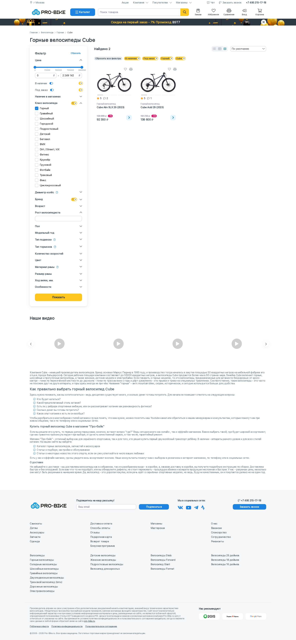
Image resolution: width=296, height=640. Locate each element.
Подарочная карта (101, 536)
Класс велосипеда (46, 103)
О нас (214, 523)
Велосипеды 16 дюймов (225, 564)
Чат (213, 2)
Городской (46, 123)
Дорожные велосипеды (44, 586)
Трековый (46, 175)
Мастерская (158, 528)
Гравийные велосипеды (44, 573)
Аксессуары (37, 532)
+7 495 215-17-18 (256, 2)
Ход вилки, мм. (44, 280)
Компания (138, 2)
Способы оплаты (100, 528)
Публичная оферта (39, 626)
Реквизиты (217, 541)
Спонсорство (219, 532)
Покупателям (160, 2)
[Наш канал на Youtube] (188, 507)
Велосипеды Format (162, 568)
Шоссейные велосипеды (44, 568)
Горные (60, 32)
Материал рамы (44, 267)
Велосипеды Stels (161, 555)
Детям (34, 528)
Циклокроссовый (50, 185)
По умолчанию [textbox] (240, 48)
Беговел (45, 139)
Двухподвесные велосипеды (47, 577)
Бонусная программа (102, 545)
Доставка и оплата (101, 523)
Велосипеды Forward (163, 559)
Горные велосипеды (42, 559)
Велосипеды (47, 32)
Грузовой (45, 164)
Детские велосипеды (102, 555)
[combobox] (248, 49)
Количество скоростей (49, 253)
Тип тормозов (43, 246)
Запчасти (35, 536)
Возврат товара (99, 541)
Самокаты (36, 523)
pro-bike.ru (89, 621)
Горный (44, 108)
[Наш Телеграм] (196, 507)
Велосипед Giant (160, 564)
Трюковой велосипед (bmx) (46, 582)
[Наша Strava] (203, 507)
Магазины (182, 2)
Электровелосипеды (42, 591)
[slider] (35, 67)
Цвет (38, 260)
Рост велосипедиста (47, 212)
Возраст (40, 206)
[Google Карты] (255, 616)
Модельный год (44, 232)
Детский (45, 134)
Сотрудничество (221, 536)
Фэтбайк (45, 170)
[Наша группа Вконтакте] (180, 507)
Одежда (35, 541)
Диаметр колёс (44, 192)
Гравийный (46, 113)
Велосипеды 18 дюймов (225, 559)
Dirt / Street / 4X (49, 149)
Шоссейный (47, 118)
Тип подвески (43, 239)
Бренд (39, 199)
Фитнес (44, 154)
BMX (42, 144)
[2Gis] (209, 616)
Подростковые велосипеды (106, 564)
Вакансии (216, 528)
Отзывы (95, 532)
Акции (125, 2)
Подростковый (49, 128)
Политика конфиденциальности (67, 626)
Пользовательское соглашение (101, 626)
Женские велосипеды (103, 559)
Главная (34, 32)
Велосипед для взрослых (105, 568)
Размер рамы (43, 273)
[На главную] (48, 12)
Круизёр (45, 159)
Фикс (43, 180)
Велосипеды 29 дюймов (225, 555)
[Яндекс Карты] (232, 616)
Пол (37, 226)
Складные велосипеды (43, 564)
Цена (38, 60)
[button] (148, 22)
